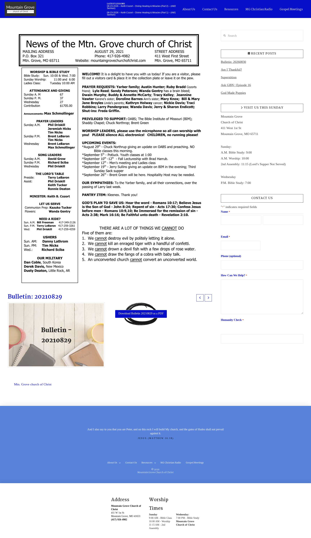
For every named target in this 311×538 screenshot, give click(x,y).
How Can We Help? (234, 275)
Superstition (228, 77)
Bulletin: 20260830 (233, 62)
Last (265, 227)
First (223, 227)
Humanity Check (232, 319)
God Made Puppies (233, 93)
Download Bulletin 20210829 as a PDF (141, 313)
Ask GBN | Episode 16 (236, 85)
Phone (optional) (231, 256)
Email (225, 236)
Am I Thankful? (231, 69)
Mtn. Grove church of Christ (32, 384)
